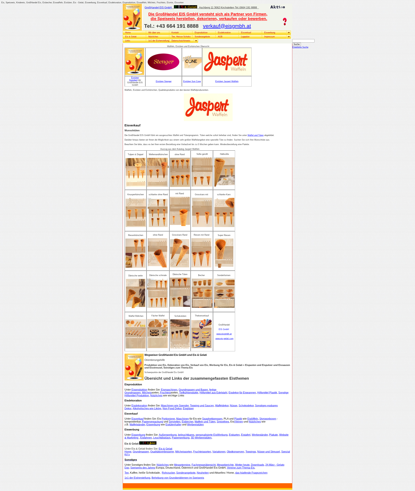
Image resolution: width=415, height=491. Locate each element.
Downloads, (258, 464)
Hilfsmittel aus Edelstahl (213, 392)
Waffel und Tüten (256, 135)
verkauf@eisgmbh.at (227, 26)
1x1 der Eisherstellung (137, 477)
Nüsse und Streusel (268, 451)
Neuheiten (203, 472)
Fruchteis (165, 392)
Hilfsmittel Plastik (267, 392)
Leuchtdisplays (162, 437)
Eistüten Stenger (164, 81)
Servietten (174, 421)
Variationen (218, 451)
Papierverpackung (152, 421)
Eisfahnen (146, 437)
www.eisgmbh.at (224, 334)
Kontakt (175, 32)
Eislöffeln (252, 418)
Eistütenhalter (173, 424)
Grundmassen (141, 451)
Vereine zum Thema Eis (241, 467)
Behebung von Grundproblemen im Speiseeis (178, 477)
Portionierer (168, 418)
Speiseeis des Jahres (142, 467)
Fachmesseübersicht (204, 464)
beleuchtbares (186, 434)
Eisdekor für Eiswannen (242, 392)
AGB (220, 36)
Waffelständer (137, 424)
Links (127, 40)
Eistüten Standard (134, 78)
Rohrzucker (168, 472)
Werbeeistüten (195, 424)
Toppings (250, 451)
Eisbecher (187, 421)
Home (128, 32)
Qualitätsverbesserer (162, 451)
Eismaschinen (169, 389)
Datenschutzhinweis (181, 40)
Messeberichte (225, 464)
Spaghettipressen (212, 418)
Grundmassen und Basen (193, 389)
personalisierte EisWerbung (212, 434)
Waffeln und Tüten (205, 421)
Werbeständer (260, 434)
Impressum (269, 36)
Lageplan (245, 36)
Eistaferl (245, 434)
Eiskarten (234, 434)
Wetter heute (242, 464)
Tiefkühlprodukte (188, 392)
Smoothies (223, 421)
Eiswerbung (153, 424)
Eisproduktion (139, 389)
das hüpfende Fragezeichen (251, 472)
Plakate (273, 434)
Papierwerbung (181, 437)
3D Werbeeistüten (201, 437)
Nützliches (156, 395)
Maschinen (182, 418)
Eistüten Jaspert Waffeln (226, 81)
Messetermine (182, 464)
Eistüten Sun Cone (192, 81)
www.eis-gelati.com (224, 338)
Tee (126, 472)
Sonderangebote (202, 36)
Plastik (238, 418)
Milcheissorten (183, 451)
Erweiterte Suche (300, 47)
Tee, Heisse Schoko (181, 36)
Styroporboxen (267, 418)
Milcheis (147, 392)
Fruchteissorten (202, 451)
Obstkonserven (235, 451)
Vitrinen (238, 421)
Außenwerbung (168, 434)
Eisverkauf (137, 418)
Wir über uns (154, 32)
